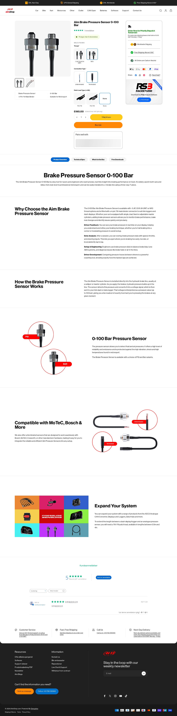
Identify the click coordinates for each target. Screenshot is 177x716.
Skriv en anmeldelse (103, 577)
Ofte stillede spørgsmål (23, 657)
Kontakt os (56, 657)
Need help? (156, 75)
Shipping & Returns (10, 712)
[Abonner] (144, 673)
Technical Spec (79, 160)
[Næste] (65, 53)
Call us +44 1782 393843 (47, 691)
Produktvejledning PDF (24, 667)
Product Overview (60, 160)
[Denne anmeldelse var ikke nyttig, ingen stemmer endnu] (145, 612)
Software (18, 660)
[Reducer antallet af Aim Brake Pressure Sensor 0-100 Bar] (76, 117)
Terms (19, 712)
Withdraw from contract (61, 671)
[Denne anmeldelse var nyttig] (141, 612)
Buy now (98, 125)
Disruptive (34, 709)
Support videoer (21, 664)
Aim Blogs (18, 674)
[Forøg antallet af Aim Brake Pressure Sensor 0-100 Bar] (86, 117)
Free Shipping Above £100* (147, 3)
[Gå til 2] (30, 82)
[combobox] (38, 591)
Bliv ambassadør (58, 660)
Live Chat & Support (59, 667)
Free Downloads (118, 160)
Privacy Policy (26, 712)
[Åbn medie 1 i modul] (43, 49)
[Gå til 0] (19, 82)
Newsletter (19, 671)
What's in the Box (98, 160)
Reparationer (57, 664)
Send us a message (24, 691)
